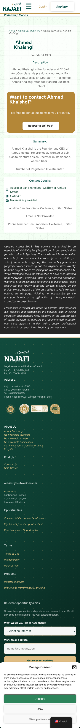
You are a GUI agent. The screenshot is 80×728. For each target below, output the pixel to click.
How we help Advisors (17, 438)
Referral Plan (11, 565)
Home (12, 30)
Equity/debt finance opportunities (23, 524)
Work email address (16, 639)
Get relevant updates (40, 660)
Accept (40, 698)
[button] (74, 667)
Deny (40, 709)
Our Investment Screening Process (23, 445)
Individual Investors (29, 30)
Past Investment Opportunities (21, 530)
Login (43, 6)
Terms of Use (11, 553)
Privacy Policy (12, 559)
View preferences (40, 719)
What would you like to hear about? (25, 622)
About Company (13, 431)
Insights (8, 449)
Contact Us (10, 464)
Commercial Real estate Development (25, 518)
